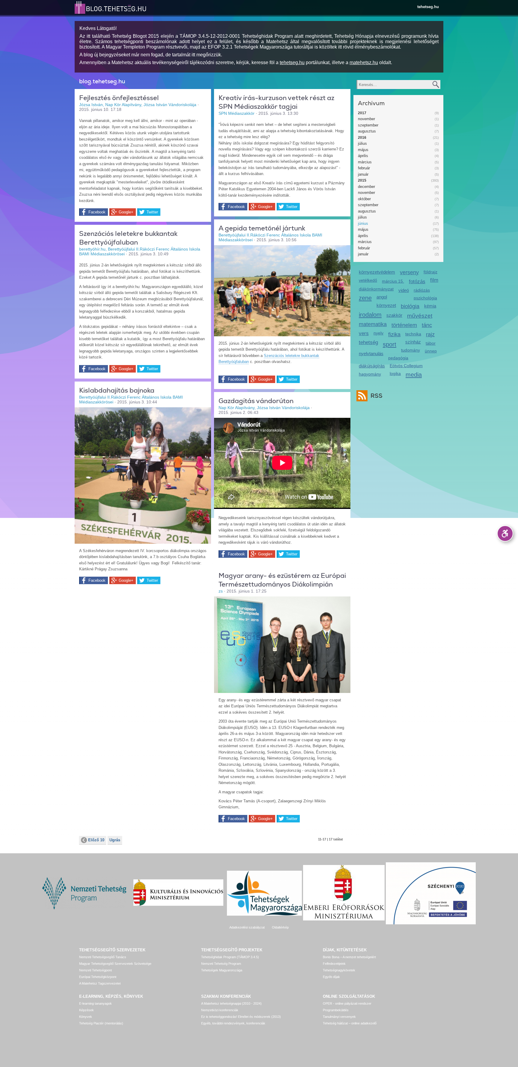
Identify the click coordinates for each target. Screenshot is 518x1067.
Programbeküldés (336, 1010)
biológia (410, 306)
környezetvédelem (377, 272)
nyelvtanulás (371, 353)
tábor (431, 343)
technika (413, 333)
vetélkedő (368, 280)
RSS (377, 396)
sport (389, 344)
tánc (427, 325)
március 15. (393, 281)
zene (365, 297)
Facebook (97, 212)
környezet (386, 305)
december (366, 186)
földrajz (430, 271)
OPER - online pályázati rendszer (347, 1003)
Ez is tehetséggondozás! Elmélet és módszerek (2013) (241, 1016)
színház (413, 341)
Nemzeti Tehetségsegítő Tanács (102, 957)
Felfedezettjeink (334, 963)
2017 (362, 113)
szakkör (394, 315)
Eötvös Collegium (406, 365)
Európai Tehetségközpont (97, 977)
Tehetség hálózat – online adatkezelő (350, 1023)
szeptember (368, 125)
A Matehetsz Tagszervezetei (100, 983)
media (414, 374)
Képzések (86, 1010)
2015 (362, 180)
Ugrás (114, 840)
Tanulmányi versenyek (339, 1016)
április (363, 155)
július (362, 143)
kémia (430, 305)
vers (364, 333)
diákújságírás (372, 365)
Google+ (126, 212)
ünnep (431, 351)
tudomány (410, 350)
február (364, 168)
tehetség (368, 342)
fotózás (417, 281)
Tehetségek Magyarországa (221, 970)
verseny (409, 272)
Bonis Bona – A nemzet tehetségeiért (349, 957)
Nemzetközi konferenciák (219, 1010)
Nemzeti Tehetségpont (95, 970)
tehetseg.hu (428, 6)
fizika (394, 334)
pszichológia (425, 298)
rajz (430, 334)
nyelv (378, 333)
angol (382, 296)
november (366, 119)
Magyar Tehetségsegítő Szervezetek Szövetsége (115, 963)
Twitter (152, 212)
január (363, 174)
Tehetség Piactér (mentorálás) (101, 1023)
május (363, 149)
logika (395, 373)
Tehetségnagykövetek (339, 970)
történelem (404, 325)
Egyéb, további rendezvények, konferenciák (233, 1023)
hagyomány (370, 374)
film (434, 280)
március (365, 162)
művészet (419, 316)
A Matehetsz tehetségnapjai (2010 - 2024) (231, 1003)
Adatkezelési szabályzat (247, 927)
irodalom (370, 314)
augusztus (367, 131)
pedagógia (398, 357)
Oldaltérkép (280, 927)
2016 (362, 137)
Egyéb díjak (331, 977)
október (364, 199)
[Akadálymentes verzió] (505, 533)
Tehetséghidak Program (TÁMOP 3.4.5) (230, 957)
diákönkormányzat (376, 289)
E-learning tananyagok (95, 1003)
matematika (373, 324)
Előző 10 (96, 840)
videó (403, 290)
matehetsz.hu (364, 62)
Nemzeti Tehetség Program (221, 963)
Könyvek (85, 1016)
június (363, 223)
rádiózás (422, 290)
